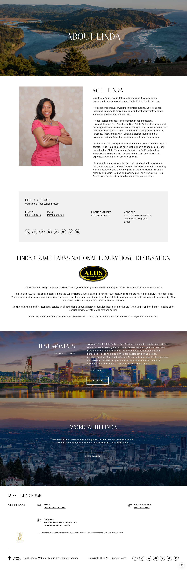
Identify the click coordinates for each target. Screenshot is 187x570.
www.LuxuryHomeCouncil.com (140, 317)
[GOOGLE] (49, 231)
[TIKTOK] (70, 231)
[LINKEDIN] (42, 231)
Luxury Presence (69, 558)
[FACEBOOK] (34, 231)
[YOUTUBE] (63, 231)
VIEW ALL (98, 381)
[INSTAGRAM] (56, 231)
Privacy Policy (119, 558)
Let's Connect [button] (93, 456)
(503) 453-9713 (33, 215)
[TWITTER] (27, 231)
